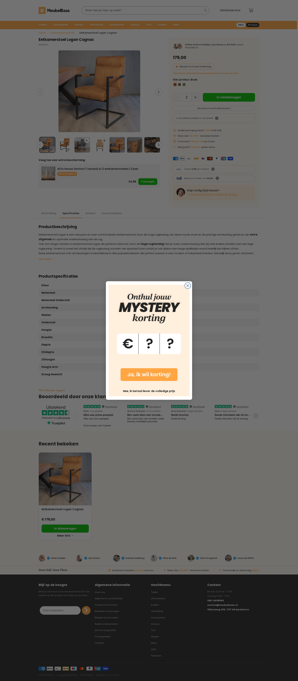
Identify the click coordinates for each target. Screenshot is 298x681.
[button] (149, 335)
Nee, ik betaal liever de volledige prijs (149, 391)
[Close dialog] (188, 286)
